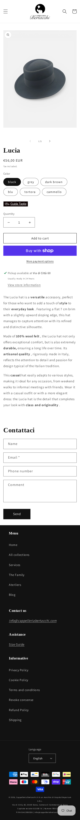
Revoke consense (21, 700)
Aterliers (15, 585)
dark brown (54, 182)
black (12, 182)
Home (13, 545)
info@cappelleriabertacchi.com (49, 812)
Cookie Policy (18, 680)
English (38, 758)
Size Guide (16, 644)
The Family (16, 575)
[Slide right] (50, 141)
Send (17, 514)
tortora (30, 192)
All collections (19, 555)
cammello (54, 192)
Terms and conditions (24, 690)
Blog (12, 595)
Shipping (15, 720)
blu (10, 192)
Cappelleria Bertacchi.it (27, 797)
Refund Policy (19, 710)
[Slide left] (30, 141)
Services (14, 565)
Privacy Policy (18, 670)
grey (31, 182)
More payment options (40, 261)
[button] (5, 11)
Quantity (8, 214)
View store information (24, 285)
